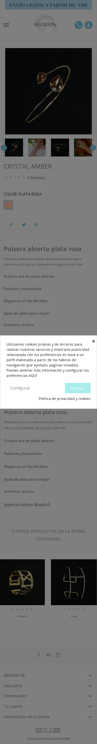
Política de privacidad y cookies (65, 398)
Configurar (20, 387)
